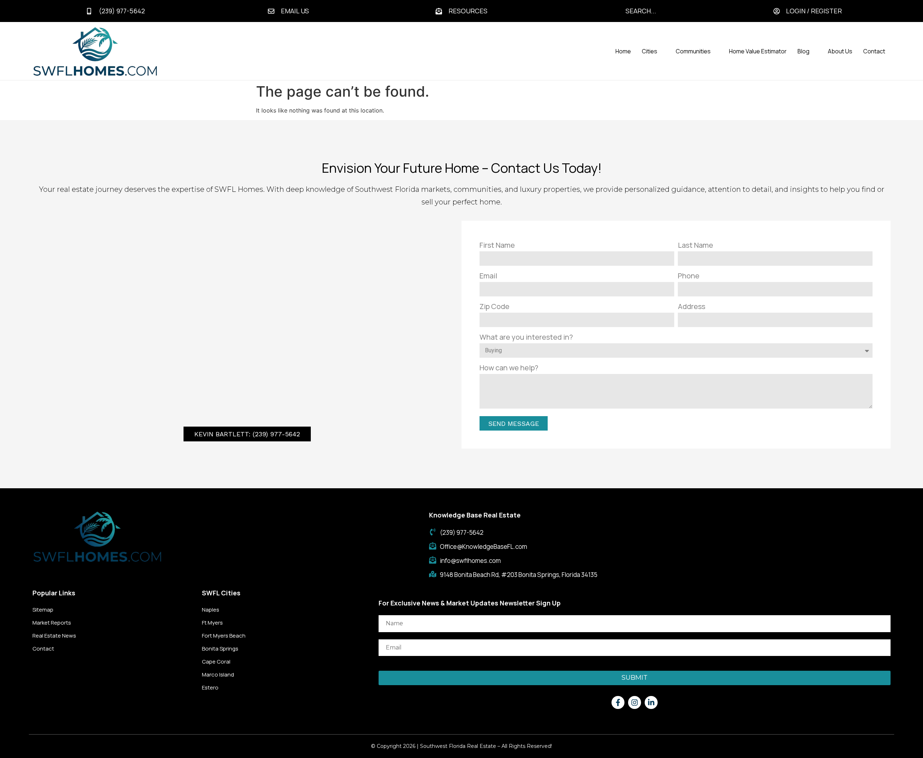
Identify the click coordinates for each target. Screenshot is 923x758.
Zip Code (494, 306)
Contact (874, 51)
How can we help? (509, 368)
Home (623, 51)
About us (840, 51)
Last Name (695, 245)
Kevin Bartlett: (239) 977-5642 (247, 434)
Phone (688, 276)
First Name (497, 245)
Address (691, 306)
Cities (649, 51)
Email (488, 276)
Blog (803, 51)
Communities (693, 51)
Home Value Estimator (758, 51)
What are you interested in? (526, 337)
